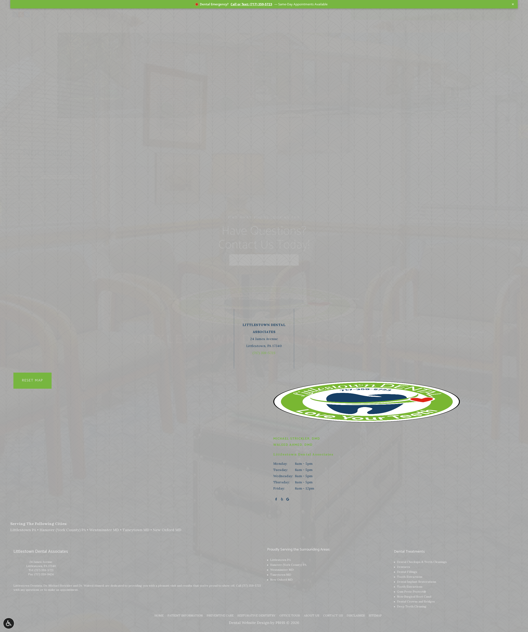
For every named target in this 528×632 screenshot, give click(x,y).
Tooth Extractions (409, 577)
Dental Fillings (407, 572)
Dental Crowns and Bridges (416, 601)
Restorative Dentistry (256, 615)
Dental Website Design (249, 622)
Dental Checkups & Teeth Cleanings (422, 562)
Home (159, 615)
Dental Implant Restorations (416, 582)
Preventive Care (220, 615)
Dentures (403, 567)
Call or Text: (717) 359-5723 (251, 4)
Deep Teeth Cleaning (411, 606)
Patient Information (185, 615)
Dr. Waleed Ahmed (91, 585)
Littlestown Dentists (27, 585)
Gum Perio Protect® (411, 591)
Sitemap (375, 615)
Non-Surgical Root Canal (414, 596)
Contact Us (333, 615)
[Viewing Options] (8, 623)
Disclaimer (356, 615)
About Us (311, 615)
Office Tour (289, 615)
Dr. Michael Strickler (58, 585)
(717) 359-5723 (43, 570)
